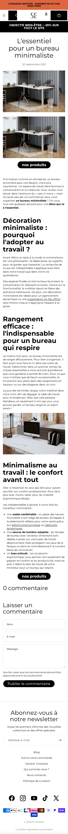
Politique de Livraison (36, 781)
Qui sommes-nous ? (36, 769)
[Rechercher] (12, 15)
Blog (37, 752)
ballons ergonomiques (26, 525)
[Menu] (4, 15)
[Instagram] (22, 798)
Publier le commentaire (29, 684)
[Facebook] (11, 798)
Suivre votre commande (36, 757)
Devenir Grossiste (36, 763)
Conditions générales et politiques (34, 829)
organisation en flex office (43, 299)
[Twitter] (56, 798)
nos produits (34, 165)
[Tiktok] (45, 798)
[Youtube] (34, 798)
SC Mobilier (38, 822)
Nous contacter (36, 775)
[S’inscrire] (60, 740)
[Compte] (46, 14)
